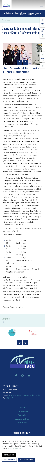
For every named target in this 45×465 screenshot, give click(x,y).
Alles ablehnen (9, 460)
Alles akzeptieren (26, 460)
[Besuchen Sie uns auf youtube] (29, 376)
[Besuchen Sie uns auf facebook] (16, 376)
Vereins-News (22, 422)
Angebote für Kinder (22, 418)
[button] (41, 5)
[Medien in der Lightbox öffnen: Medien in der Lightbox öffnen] (22, 54)
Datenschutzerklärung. (15, 448)
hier (21, 307)
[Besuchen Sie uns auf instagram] (22, 376)
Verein (22, 407)
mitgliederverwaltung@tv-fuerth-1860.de (24, 395)
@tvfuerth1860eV (42, 69)
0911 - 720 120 (12, 398)
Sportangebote (22, 411)
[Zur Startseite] (7, 5)
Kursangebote (22, 415)
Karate (7, 322)
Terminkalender (42, 40)
